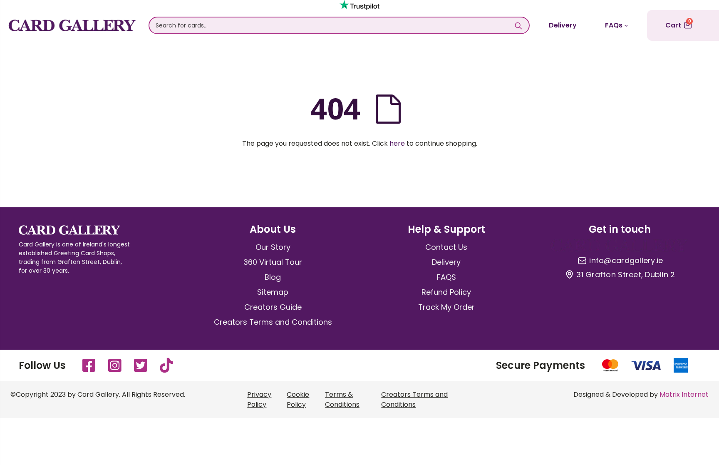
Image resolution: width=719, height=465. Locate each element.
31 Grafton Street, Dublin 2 (625, 274)
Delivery (563, 25)
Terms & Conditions (342, 399)
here (397, 143)
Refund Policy (446, 292)
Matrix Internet (684, 394)
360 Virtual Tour (272, 262)
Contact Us (446, 247)
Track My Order (446, 307)
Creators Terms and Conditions (273, 322)
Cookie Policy (298, 399)
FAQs (613, 25)
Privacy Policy (259, 399)
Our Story (272, 247)
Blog (273, 277)
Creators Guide (273, 307)
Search (518, 25)
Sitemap (272, 292)
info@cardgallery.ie (626, 260)
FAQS (446, 277)
